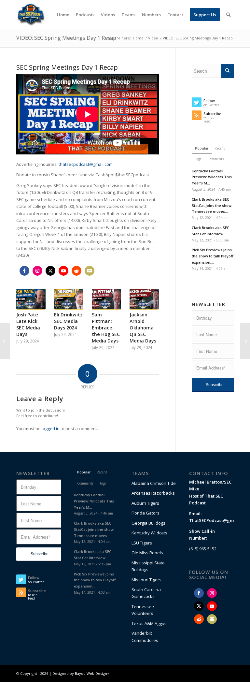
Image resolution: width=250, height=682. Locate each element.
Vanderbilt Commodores (145, 636)
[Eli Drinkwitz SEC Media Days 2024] (68, 299)
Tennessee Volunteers (143, 609)
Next (149, 313)
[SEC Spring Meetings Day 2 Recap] (245, 341)
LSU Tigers (142, 543)
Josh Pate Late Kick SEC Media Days (28, 324)
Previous (26, 313)
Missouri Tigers (146, 580)
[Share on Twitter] (50, 271)
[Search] (228, 14)
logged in (51, 428)
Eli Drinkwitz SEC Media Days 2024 (68, 321)
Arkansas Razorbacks (153, 493)
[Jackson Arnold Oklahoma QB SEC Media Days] (144, 299)
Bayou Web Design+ (92, 673)
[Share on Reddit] (76, 271)
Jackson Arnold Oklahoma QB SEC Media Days (143, 328)
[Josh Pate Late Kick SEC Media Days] (31, 299)
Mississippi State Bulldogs (148, 566)
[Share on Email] (89, 271)
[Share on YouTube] (63, 271)
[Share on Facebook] (24, 271)
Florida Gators (146, 513)
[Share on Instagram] (37, 271)
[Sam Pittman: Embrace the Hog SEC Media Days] (106, 299)
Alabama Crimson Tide (154, 483)
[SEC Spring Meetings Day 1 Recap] (5, 341)
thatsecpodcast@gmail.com (86, 164)
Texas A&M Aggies (150, 623)
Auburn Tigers (145, 503)
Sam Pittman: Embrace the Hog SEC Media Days (106, 328)
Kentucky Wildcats (149, 533)
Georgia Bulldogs (148, 523)
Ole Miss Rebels (147, 553)
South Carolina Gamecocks (146, 593)
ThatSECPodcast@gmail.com (219, 520)
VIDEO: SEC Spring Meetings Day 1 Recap (66, 37)
